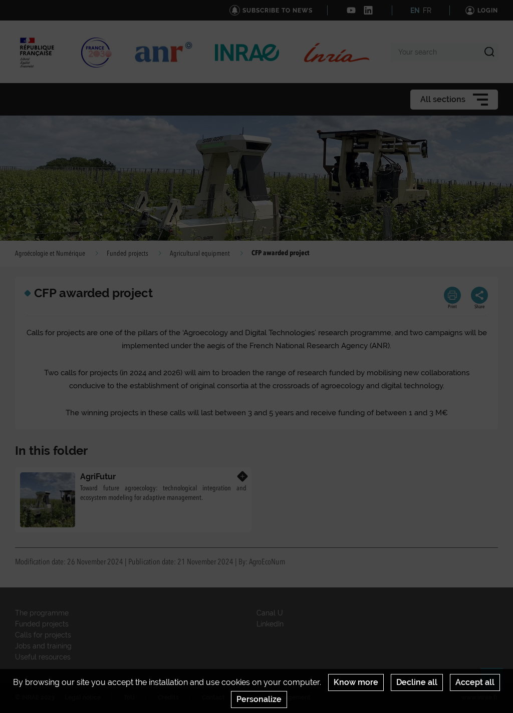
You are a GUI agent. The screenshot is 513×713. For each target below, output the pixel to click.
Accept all (474, 682)
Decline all (416, 682)
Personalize (259, 699)
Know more (356, 682)
